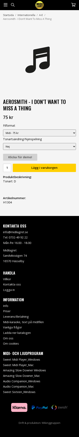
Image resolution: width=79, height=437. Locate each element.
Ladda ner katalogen (17, 333)
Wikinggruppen (51, 423)
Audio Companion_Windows (21, 381)
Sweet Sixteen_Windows (19, 392)
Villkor (7, 279)
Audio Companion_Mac (18, 386)
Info (5, 306)
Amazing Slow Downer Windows (24, 370)
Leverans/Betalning (16, 316)
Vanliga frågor (12, 327)
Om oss (8, 338)
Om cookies (11, 343)
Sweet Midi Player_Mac (18, 365)
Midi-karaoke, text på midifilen (23, 322)
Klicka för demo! (20, 157)
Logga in (9, 290)
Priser (7, 311)
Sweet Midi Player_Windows (21, 359)
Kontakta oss (12, 284)
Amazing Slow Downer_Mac (21, 376)
